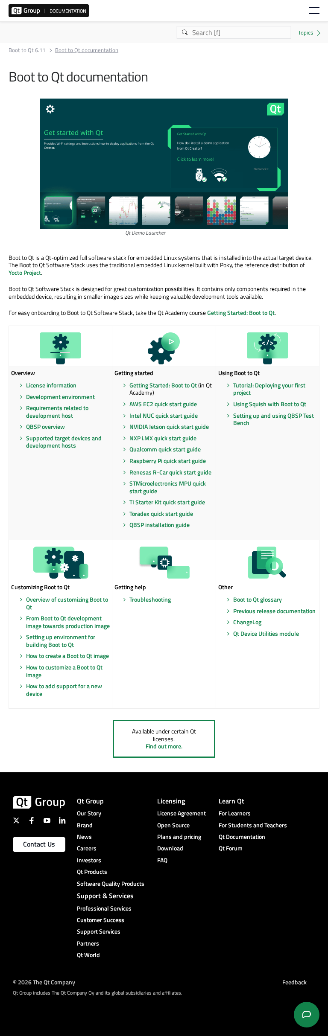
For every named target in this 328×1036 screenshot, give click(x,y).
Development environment (60, 396)
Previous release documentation (274, 610)
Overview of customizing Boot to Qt (67, 603)
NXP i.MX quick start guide (162, 438)
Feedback (294, 982)
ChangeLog (247, 621)
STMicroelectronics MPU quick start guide (167, 487)
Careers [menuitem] (87, 848)
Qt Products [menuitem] (92, 871)
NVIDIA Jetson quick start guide (169, 426)
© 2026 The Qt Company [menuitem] (44, 982)
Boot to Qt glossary (257, 599)
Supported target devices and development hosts (64, 442)
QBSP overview (45, 426)
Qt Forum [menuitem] (231, 848)
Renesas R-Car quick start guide (170, 472)
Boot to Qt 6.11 (27, 50)
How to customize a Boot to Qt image (64, 671)
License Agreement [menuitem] (181, 813)
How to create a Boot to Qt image (67, 655)
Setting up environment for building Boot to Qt (60, 640)
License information (51, 385)
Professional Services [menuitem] (104, 908)
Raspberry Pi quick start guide (167, 460)
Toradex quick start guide (161, 513)
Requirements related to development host (57, 411)
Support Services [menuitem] (98, 931)
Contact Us (39, 844)
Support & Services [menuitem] (105, 895)
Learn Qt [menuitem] (231, 801)
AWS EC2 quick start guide (163, 403)
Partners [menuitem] (88, 943)
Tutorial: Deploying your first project (269, 389)
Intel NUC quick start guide (163, 415)
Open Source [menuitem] (173, 825)
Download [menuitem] (170, 848)
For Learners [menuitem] (235, 813)
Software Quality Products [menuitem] (110, 883)
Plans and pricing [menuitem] (179, 836)
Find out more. (164, 746)
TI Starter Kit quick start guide (167, 502)
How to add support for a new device (64, 689)
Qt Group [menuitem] (90, 801)
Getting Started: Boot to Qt (241, 312)
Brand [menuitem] (85, 825)
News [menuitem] (84, 836)
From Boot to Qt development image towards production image (68, 622)
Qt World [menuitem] (88, 954)
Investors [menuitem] (89, 860)
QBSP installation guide (159, 524)
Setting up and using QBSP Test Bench (273, 419)
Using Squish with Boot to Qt (269, 403)
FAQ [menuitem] (162, 860)
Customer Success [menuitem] (100, 919)
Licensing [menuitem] (171, 801)
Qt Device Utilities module (266, 633)
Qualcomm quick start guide (165, 449)
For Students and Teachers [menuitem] (253, 825)
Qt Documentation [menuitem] (242, 836)
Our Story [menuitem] (89, 813)
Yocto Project (25, 272)
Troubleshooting (150, 599)
